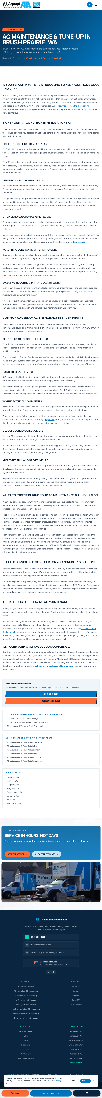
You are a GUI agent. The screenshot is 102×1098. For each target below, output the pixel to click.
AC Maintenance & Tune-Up (26, 995)
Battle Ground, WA (76, 1040)
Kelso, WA (10, 800)
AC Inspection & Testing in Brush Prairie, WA (24, 726)
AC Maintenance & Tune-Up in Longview (23, 750)
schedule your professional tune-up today (54, 666)
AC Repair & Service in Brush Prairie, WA (23, 719)
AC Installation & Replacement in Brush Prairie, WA (27, 722)
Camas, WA (76, 1049)
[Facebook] (48, 972)
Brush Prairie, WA (76, 1045)
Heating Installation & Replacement (26, 1009)
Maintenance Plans (26, 1058)
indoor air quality (79, 242)
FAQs (26, 1040)
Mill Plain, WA (12, 781)
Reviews (76, 995)
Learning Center (26, 1031)
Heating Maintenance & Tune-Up (26, 1013)
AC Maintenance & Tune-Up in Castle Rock (24, 742)
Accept (85, 1081)
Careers (76, 991)
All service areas (74, 1062)
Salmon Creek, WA (14, 792)
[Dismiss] (94, 1081)
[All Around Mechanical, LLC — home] (21, 4)
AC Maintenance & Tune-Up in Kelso (21, 746)
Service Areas (76, 1004)
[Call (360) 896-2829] (90, 4)
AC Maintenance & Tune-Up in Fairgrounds (24, 761)
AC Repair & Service (57, 575)
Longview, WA (12, 796)
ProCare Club (26, 1054)
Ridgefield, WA (12, 785)
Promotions (26, 1045)
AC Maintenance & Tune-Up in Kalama (22, 753)
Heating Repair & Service (26, 1004)
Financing (26, 1049)
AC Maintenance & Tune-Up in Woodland (23, 757)
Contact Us (76, 1000)
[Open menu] (96, 4)
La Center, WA (76, 1058)
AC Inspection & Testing (26, 1000)
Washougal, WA (76, 1054)
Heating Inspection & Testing (26, 1018)
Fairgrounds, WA (13, 788)
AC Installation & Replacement (26, 991)
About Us (76, 986)
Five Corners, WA (13, 803)
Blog (26, 1036)
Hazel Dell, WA (12, 777)
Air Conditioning (16, 58)
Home (4, 58)
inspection (49, 419)
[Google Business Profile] (53, 972)
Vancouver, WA (76, 1036)
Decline (73, 1081)
